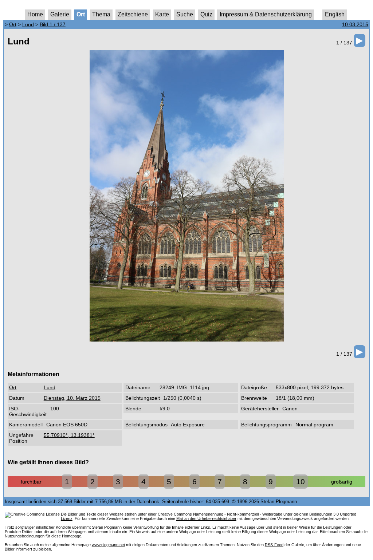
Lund (28, 24)
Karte (162, 14)
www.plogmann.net (108, 545)
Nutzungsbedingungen (24, 536)
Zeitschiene (133, 14)
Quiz (206, 14)
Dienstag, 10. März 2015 (72, 398)
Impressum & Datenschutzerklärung (266, 14)
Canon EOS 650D (66, 424)
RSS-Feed (274, 545)
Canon (290, 408)
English (335, 14)
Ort (80, 14)
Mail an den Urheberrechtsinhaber (206, 518)
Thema (101, 14)
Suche (184, 14)
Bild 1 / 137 (53, 24)
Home (35, 14)
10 (300, 481)
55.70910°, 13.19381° (69, 435)
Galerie (59, 14)
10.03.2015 (355, 24)
